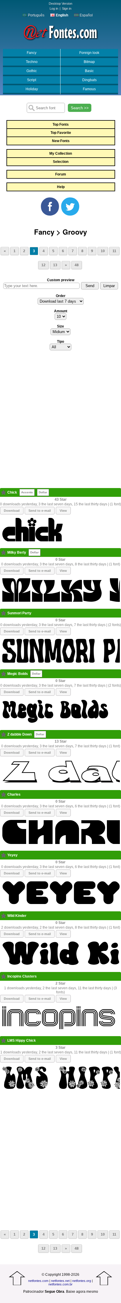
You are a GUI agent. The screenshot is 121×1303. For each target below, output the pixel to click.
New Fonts (61, 141)
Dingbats (89, 80)
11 (114, 251)
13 (55, 265)
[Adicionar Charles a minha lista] (3, 794)
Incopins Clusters (22, 976)
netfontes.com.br (60, 1284)
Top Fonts (61, 124)
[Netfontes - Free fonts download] (60, 32)
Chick (12, 492)
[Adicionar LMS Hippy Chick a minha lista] (3, 1040)
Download (12, 510)
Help (61, 187)
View (63, 510)
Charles (14, 794)
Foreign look (89, 53)
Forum (60, 174)
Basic (89, 71)
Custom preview (60, 280)
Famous (89, 89)
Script (31, 80)
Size (60, 326)
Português (35, 15)
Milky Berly (16, 552)
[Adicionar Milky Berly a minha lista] (3, 552)
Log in (54, 8)
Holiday (32, 89)
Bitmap (89, 62)
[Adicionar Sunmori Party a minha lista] (3, 613)
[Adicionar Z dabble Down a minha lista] (3, 734)
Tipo (60, 342)
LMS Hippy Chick (21, 1040)
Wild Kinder (16, 916)
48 (77, 265)
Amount (60, 311)
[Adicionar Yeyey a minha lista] (3, 855)
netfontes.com (38, 1280)
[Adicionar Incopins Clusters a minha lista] (3, 976)
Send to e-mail (39, 510)
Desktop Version (60, 3)
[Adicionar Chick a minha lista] (3, 492)
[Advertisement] (60, 421)
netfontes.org (81, 1280)
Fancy (31, 53)
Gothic (31, 71)
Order (60, 296)
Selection (60, 162)
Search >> (80, 108)
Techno (32, 62)
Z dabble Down (19, 734)
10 (103, 251)
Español (86, 15)
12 (43, 265)
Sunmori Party (19, 613)
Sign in (66, 8)
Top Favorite (61, 133)
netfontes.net (60, 1280)
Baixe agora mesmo (82, 1292)
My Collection (60, 153)
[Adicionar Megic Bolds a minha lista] (3, 673)
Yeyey (12, 855)
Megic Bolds (17, 674)
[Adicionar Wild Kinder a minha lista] (3, 915)
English (61, 15)
